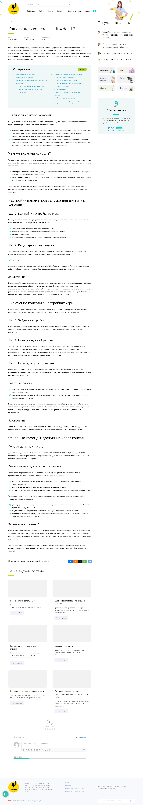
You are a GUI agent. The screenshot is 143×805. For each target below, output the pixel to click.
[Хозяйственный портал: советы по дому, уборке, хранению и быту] (13, 9)
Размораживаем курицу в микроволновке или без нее (115, 45)
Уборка (103, 88)
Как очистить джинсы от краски (117, 53)
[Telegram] (90, 561)
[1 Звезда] (42, 561)
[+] (50, 750)
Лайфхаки (31, 11)
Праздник (60, 11)
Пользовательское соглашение (74, 792)
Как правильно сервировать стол (117, 59)
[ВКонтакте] (70, 561)
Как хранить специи (63, 646)
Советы (87, 11)
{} (47, 750)
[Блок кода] (42, 750)
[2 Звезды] (44, 561)
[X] (80, 561)
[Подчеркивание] (29, 750)
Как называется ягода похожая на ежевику (69, 602)
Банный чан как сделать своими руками (25, 647)
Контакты (68, 786)
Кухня (50, 11)
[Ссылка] (45, 750)
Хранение (123, 88)
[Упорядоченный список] (34, 750)
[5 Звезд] (48, 561)
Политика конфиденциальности (74, 789)
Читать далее (17, 613)
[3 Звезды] (45, 561)
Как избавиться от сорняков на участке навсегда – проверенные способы (117, 35)
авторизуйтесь (81, 737)
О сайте (67, 783)
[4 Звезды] (46, 561)
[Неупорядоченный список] (37, 750)
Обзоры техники (116, 110)
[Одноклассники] (75, 561)
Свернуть (82, 69)
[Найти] (69, 5)
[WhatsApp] (85, 561)
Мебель (41, 11)
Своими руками (74, 11)
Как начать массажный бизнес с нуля (27, 691)
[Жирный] (23, 750)
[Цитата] (39, 750)
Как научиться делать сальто (23, 600)
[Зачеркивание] (31, 750)
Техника (123, 78)
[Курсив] (26, 750)
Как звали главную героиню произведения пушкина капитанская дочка (71, 694)
